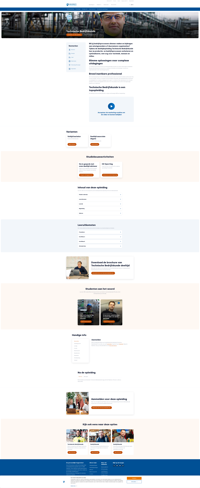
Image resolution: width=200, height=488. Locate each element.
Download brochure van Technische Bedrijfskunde (102, 273)
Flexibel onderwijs (83, 194)
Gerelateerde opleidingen (102, 9)
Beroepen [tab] (86, 376)
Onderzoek (106, 4)
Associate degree (113, 345)
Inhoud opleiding (70, 9)
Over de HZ (113, 4)
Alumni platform (104, 467)
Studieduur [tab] (76, 355)
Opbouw (81, 213)
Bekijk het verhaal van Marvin (86, 321)
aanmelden (109, 344)
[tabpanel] (110, 343)
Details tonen (73, 485)
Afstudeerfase (82, 246)
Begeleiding (82, 208)
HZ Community (104, 469)
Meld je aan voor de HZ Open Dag (110, 175)
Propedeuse (82, 232)
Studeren (99, 4)
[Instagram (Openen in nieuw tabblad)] (114, 465)
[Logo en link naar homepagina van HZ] (71, 4)
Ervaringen (78, 9)
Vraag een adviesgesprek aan (90, 34)
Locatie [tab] (75, 348)
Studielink (121, 344)
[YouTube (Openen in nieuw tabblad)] (120, 465)
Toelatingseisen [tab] (77, 343)
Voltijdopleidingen (93, 465)
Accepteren (134, 478)
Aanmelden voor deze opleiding (74, 34)
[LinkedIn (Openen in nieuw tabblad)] (123, 465)
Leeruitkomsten (82, 199)
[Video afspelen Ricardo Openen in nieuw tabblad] (119, 303)
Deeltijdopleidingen (94, 467)
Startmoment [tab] (77, 350)
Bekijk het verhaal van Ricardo (109, 321)
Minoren (91, 469)
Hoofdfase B (82, 241)
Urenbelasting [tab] (77, 357)
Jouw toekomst (92, 9)
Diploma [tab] (80, 376)
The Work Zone (104, 475)
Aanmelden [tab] (76, 341)
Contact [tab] (75, 360)
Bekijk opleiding (72, 144)
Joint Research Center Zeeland (104, 472)
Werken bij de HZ (93, 471)
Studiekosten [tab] (77, 353)
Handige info (84, 9)
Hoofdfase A (82, 236)
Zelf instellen (133, 481)
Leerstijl (81, 204)
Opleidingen (91, 4)
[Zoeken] (130, 4)
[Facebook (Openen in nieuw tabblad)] (117, 465)
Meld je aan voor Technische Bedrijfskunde (102, 407)
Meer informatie (72, 452)
